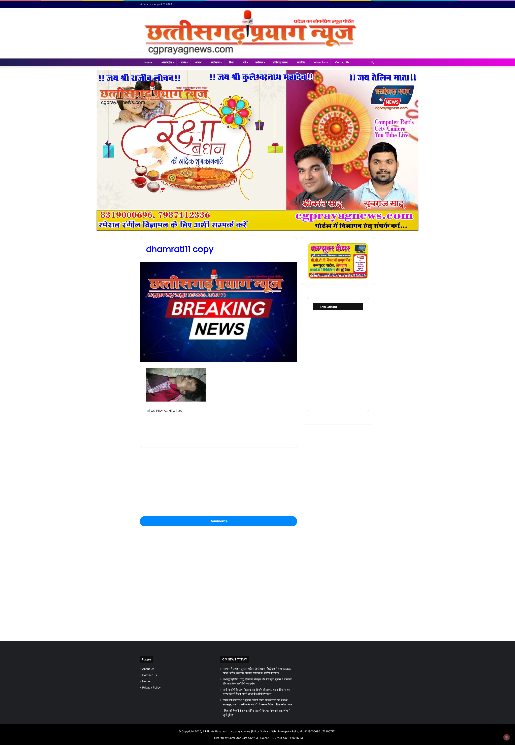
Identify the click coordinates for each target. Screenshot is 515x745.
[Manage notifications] (506, 737)
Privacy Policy (151, 687)
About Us (320, 62)
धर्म (244, 62)
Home (148, 62)
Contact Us (342, 62)
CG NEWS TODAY (234, 659)
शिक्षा (231, 62)
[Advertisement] (218, 427)
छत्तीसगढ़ (215, 62)
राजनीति (301, 62)
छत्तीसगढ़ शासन (280, 62)
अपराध (198, 62)
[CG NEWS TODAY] (257, 33)
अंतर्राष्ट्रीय (167, 62)
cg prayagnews (240, 731)
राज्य (183, 62)
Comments (218, 521)
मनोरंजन (259, 62)
